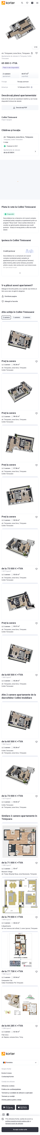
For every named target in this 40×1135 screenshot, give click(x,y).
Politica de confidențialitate (11, 1089)
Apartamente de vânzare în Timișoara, (14, 56)
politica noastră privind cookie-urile (17, 1121)
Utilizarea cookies (8, 1086)
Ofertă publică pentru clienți (11, 1100)
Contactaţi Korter (8, 1077)
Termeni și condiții (8, 1096)
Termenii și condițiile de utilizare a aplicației (17, 1093)
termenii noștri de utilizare (14, 1123)
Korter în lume (7, 1073)
